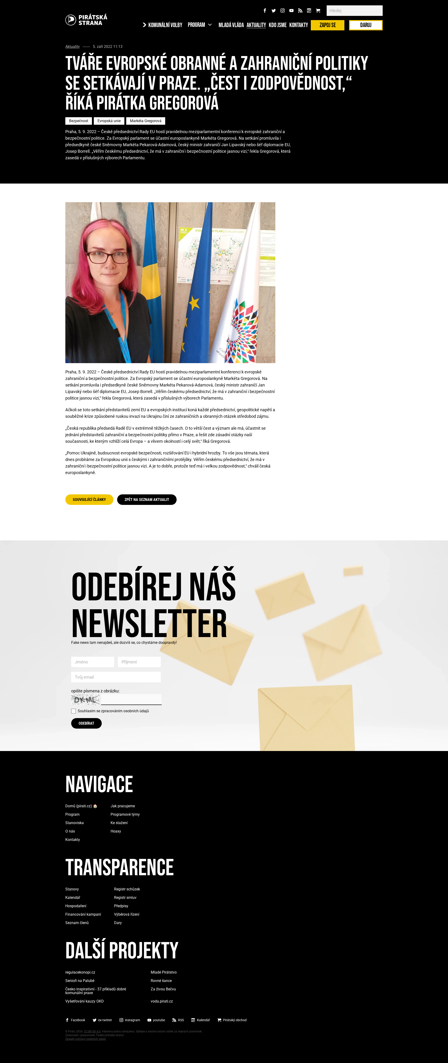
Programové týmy (125, 814)
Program (72, 814)
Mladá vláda (231, 25)
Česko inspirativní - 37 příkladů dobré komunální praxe (95, 991)
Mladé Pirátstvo (164, 972)
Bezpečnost (78, 121)
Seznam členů (77, 923)
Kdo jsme (278, 25)
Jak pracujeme (123, 806)
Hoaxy (116, 831)
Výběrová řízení (126, 914)
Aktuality (256, 25)
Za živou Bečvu (163, 989)
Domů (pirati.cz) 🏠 (81, 806)
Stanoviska (74, 823)
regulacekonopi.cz (80, 972)
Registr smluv (125, 897)
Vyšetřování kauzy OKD (84, 1001)
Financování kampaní (83, 914)
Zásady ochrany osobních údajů (85, 1039)
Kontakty (298, 25)
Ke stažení (119, 823)
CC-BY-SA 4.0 (92, 1031)
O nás (70, 831)
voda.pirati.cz (162, 1001)
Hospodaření (75, 906)
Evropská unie (109, 121)
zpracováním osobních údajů (125, 711)
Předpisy (121, 906)
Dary (118, 923)
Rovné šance (161, 980)
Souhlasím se (113, 711)
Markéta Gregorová (145, 121)
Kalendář (72, 897)
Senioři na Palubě (79, 980)
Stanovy (72, 889)
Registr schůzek (127, 889)
